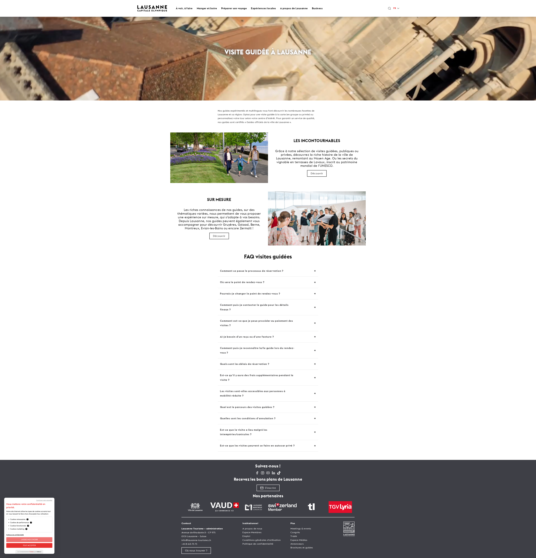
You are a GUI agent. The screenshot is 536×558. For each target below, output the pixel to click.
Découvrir (317, 173)
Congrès (295, 532)
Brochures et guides (301, 547)
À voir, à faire (184, 8)
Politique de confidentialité (257, 543)
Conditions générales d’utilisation (261, 540)
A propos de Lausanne (294, 8)
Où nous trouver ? (196, 550)
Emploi (246, 536)
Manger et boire (207, 8)
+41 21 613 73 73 (189, 544)
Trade (293, 536)
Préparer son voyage (234, 8)
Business (317, 8)
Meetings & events (300, 528)
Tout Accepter (29, 545)
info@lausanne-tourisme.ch (196, 540)
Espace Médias (298, 540)
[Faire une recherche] (389, 8)
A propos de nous (252, 528)
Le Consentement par (29, 551)
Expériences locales (263, 8)
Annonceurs (297, 543)
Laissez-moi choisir (29, 539)
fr (394, 8)
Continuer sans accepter (44, 500)
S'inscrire (270, 487)
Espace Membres (252, 532)
